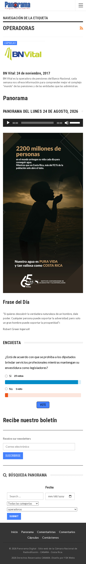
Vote (43, 404)
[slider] (75, 122)
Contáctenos (50, 537)
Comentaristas (46, 532)
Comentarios (67, 532)
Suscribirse (13, 455)
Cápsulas (10, 43)
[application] (43, 123)
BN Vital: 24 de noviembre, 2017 (26, 73)
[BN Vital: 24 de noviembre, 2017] (24, 54)
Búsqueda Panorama (27, 475)
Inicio (14, 532)
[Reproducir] (8, 123)
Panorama (27, 532)
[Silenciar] (67, 123)
